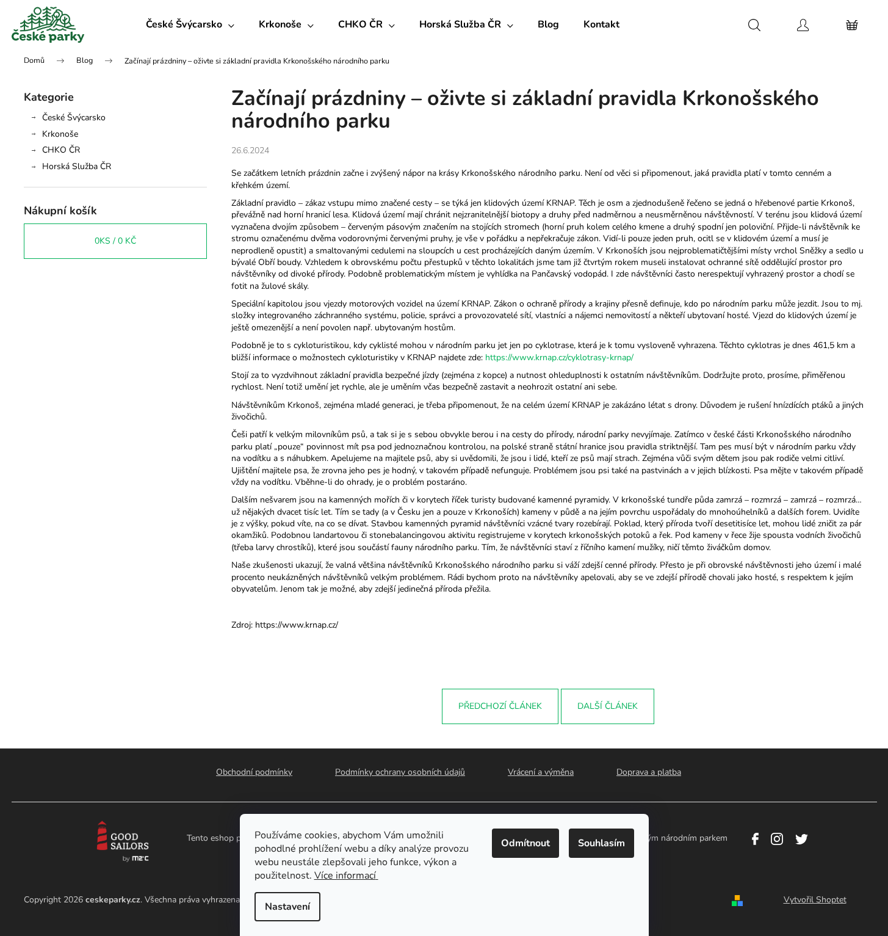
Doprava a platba (648, 772)
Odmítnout (525, 843)
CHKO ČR (61, 150)
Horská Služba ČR (76, 166)
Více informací (345, 875)
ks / (115, 241)
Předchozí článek (500, 706)
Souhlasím (601, 843)
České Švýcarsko (74, 117)
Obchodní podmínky (254, 772)
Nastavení (287, 906)
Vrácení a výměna (541, 772)
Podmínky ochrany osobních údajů (400, 772)
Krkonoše (60, 134)
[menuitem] (190, 24)
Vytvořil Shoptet (815, 899)
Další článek (607, 706)
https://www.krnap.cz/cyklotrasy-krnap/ (559, 357)
